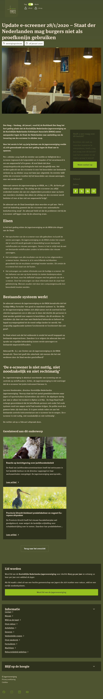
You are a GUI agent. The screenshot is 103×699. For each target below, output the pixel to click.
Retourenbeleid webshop (16, 652)
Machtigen (9, 648)
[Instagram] (12, 692)
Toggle (30, 4)
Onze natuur (10, 624)
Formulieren (10, 644)
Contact (8, 612)
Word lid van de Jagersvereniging (51, 592)
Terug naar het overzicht (34, 548)
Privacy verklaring (8, 679)
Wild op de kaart (12, 620)
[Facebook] (4, 692)
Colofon (5, 682)
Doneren (8, 632)
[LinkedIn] (19, 692)
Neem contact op (85, 164)
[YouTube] (27, 692)
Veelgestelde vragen (13, 636)
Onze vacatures (11, 640)
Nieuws (8, 616)
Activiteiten (9, 628)
